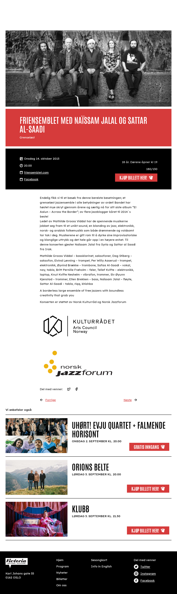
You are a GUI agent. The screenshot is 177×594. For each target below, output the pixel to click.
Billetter (61, 579)
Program (62, 566)
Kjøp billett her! (145, 488)
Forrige (50, 400)
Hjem (59, 560)
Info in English (101, 566)
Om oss (61, 585)
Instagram (148, 573)
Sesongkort (99, 560)
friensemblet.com (36, 172)
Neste (128, 400)
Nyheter (62, 572)
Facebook (31, 179)
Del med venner (145, 560)
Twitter (145, 566)
